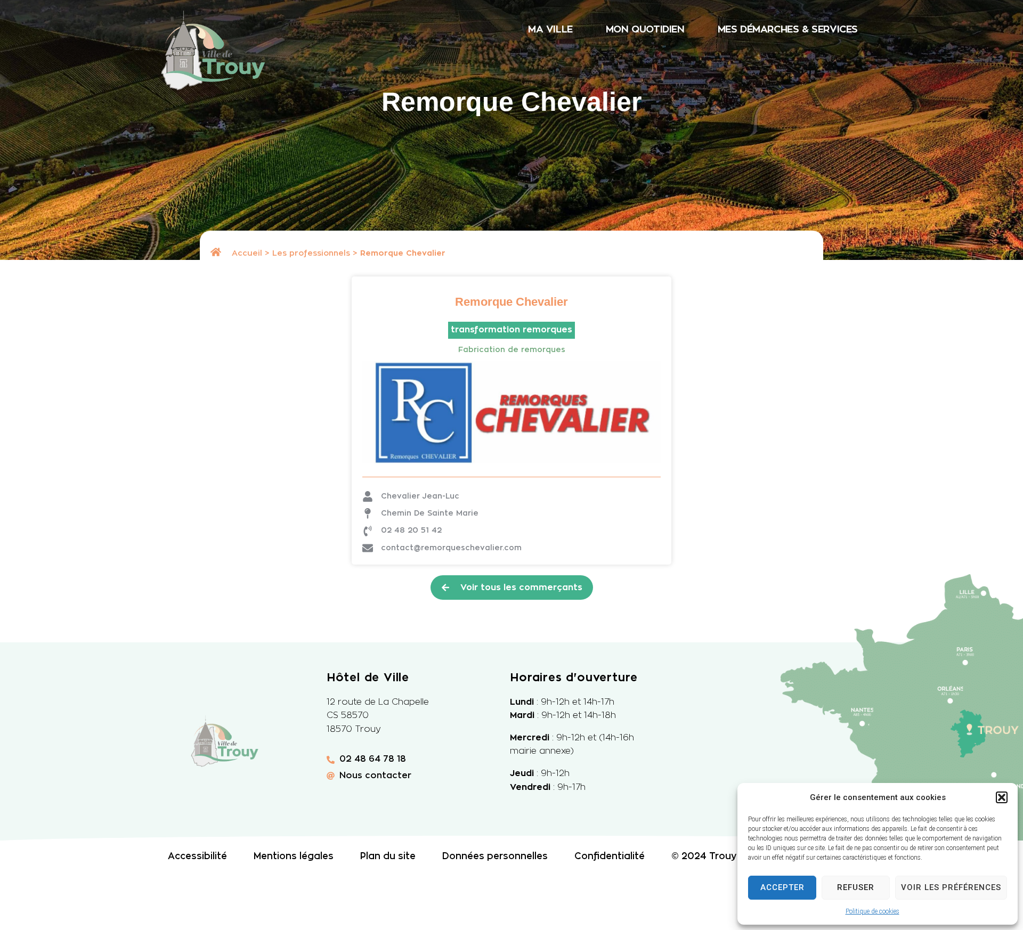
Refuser (855, 887)
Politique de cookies (872, 911)
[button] (1001, 797)
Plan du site (388, 856)
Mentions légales (294, 856)
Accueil (247, 253)
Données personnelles (495, 856)
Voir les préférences (951, 887)
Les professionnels (311, 253)
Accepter (782, 887)
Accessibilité (197, 856)
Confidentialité (609, 856)
